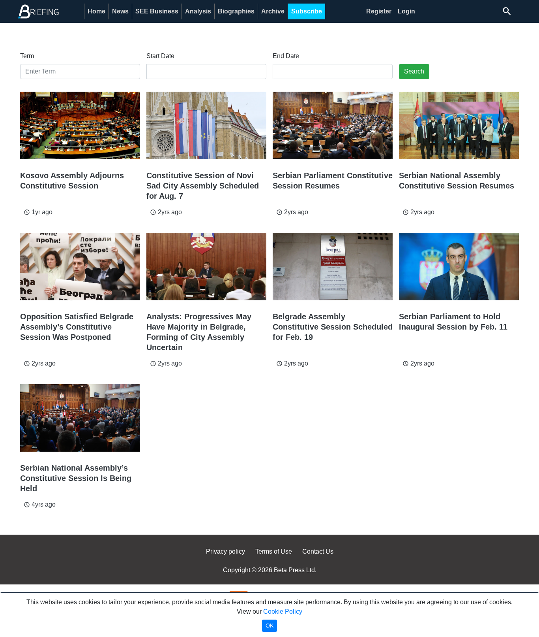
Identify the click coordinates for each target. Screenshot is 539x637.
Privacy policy (225, 551)
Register (378, 11)
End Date (286, 56)
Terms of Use (273, 551)
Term (27, 56)
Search (414, 71)
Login (406, 11)
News (120, 11)
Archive (272, 11)
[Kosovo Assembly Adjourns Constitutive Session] (80, 125)
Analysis (198, 11)
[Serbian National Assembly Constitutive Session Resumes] (459, 125)
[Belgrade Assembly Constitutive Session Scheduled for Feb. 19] (333, 266)
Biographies (236, 11)
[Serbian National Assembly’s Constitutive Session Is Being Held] (80, 418)
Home (96, 11)
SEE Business (156, 11)
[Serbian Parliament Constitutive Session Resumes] (333, 125)
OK (269, 625)
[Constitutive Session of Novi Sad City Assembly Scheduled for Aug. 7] (206, 125)
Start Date (160, 56)
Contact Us (317, 551)
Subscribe (306, 11)
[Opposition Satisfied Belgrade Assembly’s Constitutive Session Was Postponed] (80, 266)
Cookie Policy (282, 611)
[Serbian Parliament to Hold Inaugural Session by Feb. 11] (459, 266)
